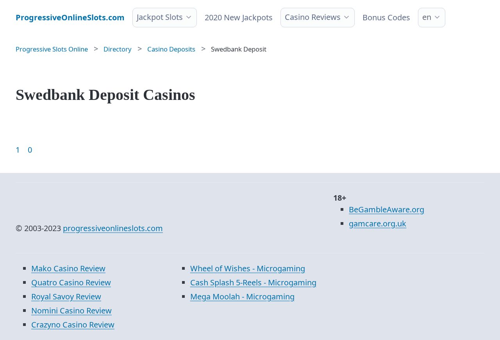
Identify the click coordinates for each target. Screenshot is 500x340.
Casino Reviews (313, 17)
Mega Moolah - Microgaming (242, 296)
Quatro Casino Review (71, 282)
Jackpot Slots (160, 17)
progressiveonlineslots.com (113, 228)
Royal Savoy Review (66, 296)
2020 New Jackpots (239, 17)
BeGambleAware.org (386, 209)
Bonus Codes (386, 17)
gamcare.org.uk (377, 223)
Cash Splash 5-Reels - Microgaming (253, 282)
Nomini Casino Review (71, 310)
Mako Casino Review (68, 268)
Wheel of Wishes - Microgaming (247, 268)
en (426, 17)
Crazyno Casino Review (72, 324)
